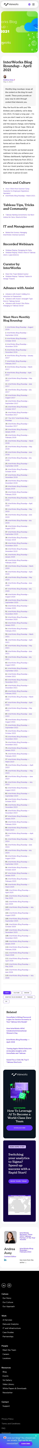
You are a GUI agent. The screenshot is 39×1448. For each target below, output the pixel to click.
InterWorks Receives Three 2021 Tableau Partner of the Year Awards (27, 1236)
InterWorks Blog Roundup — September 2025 (17, 920)
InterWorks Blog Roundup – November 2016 (16, 345)
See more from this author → (26, 1261)
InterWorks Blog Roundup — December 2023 (17, 812)
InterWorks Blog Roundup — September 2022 (17, 726)
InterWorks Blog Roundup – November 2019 (16, 544)
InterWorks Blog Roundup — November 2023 (17, 806)
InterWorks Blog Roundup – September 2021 (16, 669)
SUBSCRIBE (25, 1444)
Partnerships (8, 1336)
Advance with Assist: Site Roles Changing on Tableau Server (16, 304)
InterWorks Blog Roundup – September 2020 (16, 601)
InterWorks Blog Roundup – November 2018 (16, 476)
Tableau (30, 997)
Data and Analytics (11, 1324)
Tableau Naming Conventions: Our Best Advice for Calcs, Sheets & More (18, 216)
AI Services (7, 1320)
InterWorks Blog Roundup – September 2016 (16, 334)
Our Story (7, 1298)
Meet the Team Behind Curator (17, 274)
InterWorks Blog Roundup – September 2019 (16, 533)
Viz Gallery (7, 1380)
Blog (5, 1372)
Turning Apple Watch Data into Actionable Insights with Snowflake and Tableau (19, 1050)
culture (16, 992)
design (26, 992)
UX (6, 1001)
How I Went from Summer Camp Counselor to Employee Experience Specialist (16, 191)
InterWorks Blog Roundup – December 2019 (16, 550)
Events (5, 1376)
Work (4, 1316)
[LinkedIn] (4, 1287)
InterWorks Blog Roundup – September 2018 (16, 465)
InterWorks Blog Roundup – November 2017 (16, 413)
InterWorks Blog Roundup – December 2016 (16, 351)
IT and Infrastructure (12, 1328)
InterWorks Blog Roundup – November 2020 (16, 612)
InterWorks (12, 4)
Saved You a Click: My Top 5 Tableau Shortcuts (17, 1061)
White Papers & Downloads (14, 1388)
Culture (5, 1294)
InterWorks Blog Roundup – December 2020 (16, 618)
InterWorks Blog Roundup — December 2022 (17, 743)
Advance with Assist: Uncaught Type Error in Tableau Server (18, 300)
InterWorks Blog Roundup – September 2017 (16, 402)
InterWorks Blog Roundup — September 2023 (17, 794)
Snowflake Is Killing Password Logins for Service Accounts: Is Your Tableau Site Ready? (18, 1019)
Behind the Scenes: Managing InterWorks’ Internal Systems (15, 233)
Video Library (8, 1384)
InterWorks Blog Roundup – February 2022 (26, 1250)
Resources (6, 1367)
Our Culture (8, 1302)
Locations (7, 1358)
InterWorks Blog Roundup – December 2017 (16, 425)
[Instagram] (9, 1287)
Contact (5, 1402)
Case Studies (8, 1332)
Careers (6, 1354)
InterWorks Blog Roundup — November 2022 (17, 738)
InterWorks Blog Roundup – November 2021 (16, 681)
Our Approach (9, 1306)
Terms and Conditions (11, 1423)
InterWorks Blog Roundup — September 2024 (17, 863)
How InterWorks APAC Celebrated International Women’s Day (16, 1030)
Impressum (6, 1433)
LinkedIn (5, 1260)
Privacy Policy (7, 1419)
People (5, 1346)
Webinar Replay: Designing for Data (19, 250)
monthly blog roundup (13, 997)
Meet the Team (9, 1350)
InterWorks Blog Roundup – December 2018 (16, 482)
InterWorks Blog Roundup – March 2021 (20, 196)
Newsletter (8, 1392)
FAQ (3, 1428)
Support (6, 1406)
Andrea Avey (8, 80)
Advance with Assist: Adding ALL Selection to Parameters (16, 295)
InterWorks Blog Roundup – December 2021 (16, 686)
